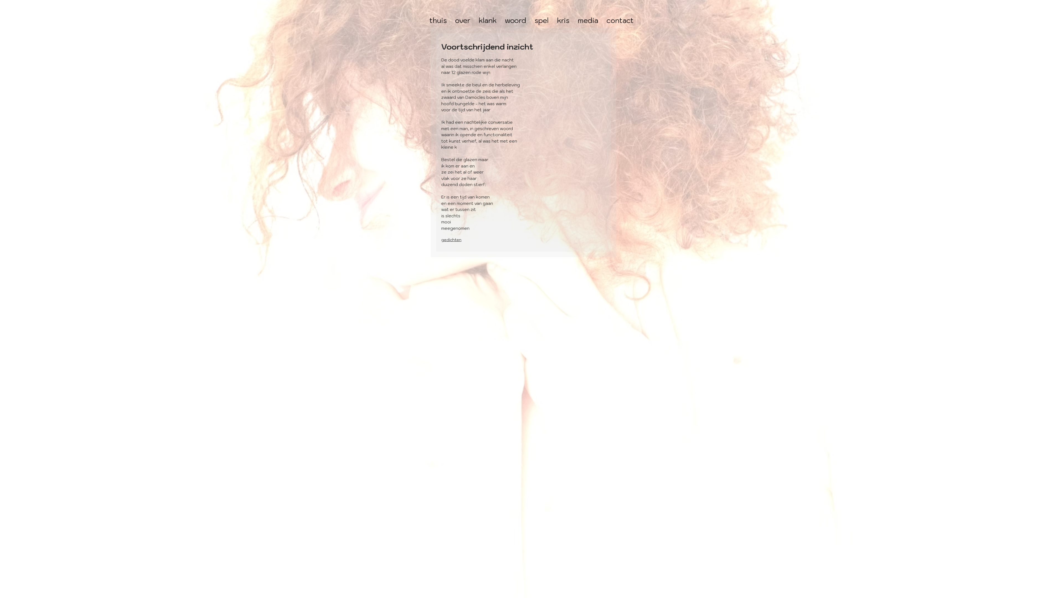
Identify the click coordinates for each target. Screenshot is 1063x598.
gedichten (451, 239)
